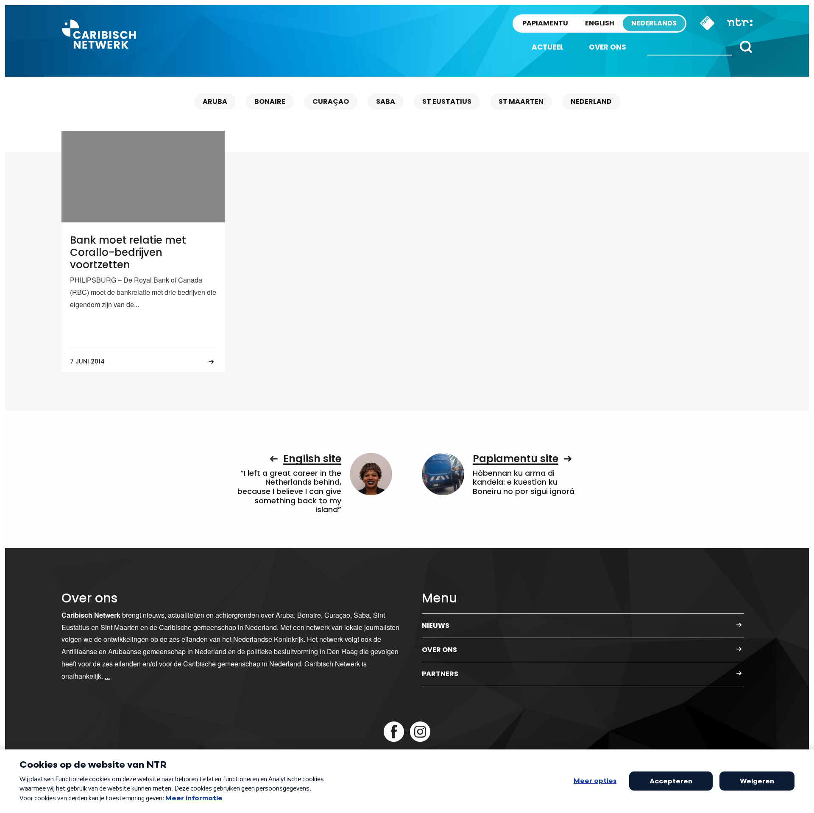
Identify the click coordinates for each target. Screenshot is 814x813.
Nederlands (654, 23)
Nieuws (435, 625)
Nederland (591, 101)
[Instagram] (420, 731)
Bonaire (269, 101)
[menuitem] (547, 47)
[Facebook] (394, 731)
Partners (440, 674)
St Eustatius (446, 101)
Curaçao (330, 101)
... (107, 676)
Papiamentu (545, 23)
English (599, 23)
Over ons (607, 47)
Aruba (215, 101)
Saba (385, 101)
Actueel (547, 47)
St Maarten (521, 101)
